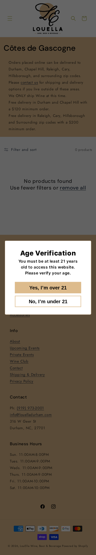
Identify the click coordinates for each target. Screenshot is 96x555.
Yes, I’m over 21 (48, 287)
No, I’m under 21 (48, 301)
